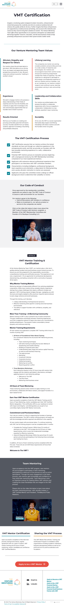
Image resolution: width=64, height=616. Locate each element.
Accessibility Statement (18, 604)
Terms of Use (7, 604)
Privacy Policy (41, 602)
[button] (32, 232)
